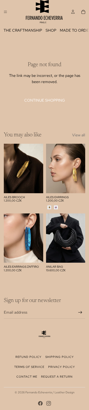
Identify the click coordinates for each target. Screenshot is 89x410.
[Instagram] (49, 403)
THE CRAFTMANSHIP (23, 30)
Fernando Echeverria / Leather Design (50, 392)
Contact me (26, 377)
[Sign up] (80, 312)
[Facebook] (40, 403)
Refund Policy (28, 357)
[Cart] (83, 12)
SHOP (51, 30)
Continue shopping (44, 100)
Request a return (57, 377)
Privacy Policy (61, 367)
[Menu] (5, 11)
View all (78, 135)
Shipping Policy (59, 357)
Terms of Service (29, 367)
